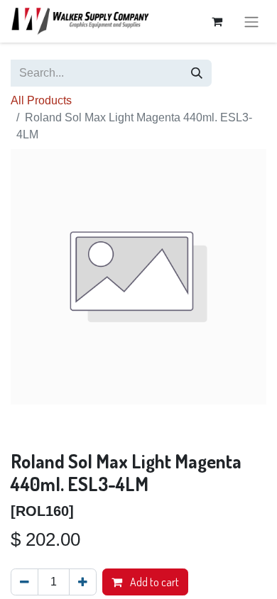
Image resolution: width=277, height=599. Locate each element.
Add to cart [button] (153, 582)
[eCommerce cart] (216, 21)
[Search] (197, 73)
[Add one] (83, 581)
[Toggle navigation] (251, 21)
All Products (41, 100)
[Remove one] (24, 581)
